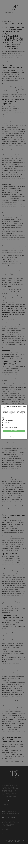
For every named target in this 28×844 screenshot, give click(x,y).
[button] (14, 437)
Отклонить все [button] (14, 433)
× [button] (25, 406)
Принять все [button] (14, 430)
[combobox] (24, 406)
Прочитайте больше (9, 415)
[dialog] (14, 422)
